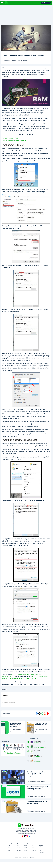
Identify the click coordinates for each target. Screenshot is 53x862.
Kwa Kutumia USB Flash (10, 138)
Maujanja (5, 771)
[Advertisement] (26, 15)
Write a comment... (7, 698)
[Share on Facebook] (36, 713)
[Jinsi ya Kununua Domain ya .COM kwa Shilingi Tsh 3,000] (13, 791)
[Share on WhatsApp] (42, 713)
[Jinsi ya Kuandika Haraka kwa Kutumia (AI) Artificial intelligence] (13, 777)
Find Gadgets (45, 2)
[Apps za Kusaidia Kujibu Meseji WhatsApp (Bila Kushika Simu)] (5, 727)
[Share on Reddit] (45, 713)
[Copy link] (47, 713)
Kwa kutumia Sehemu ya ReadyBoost (14, 140)
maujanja (4, 689)
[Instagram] (27, 836)
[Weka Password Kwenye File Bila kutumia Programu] (30, 727)
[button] (2, 2)
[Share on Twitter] (39, 713)
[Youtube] (23, 836)
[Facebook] (29, 836)
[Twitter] (25, 836)
